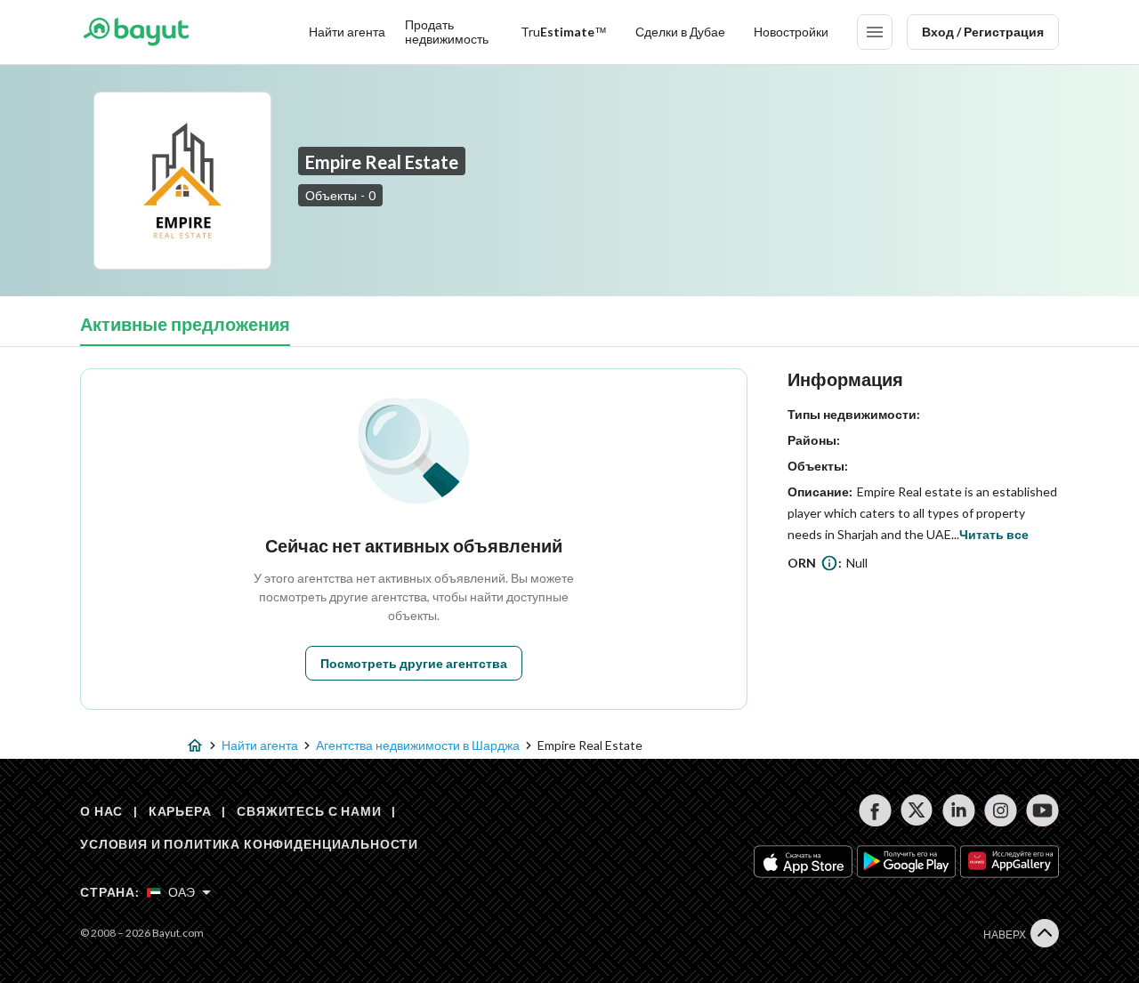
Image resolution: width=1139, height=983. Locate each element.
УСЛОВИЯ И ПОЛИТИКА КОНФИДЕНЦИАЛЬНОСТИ (249, 843)
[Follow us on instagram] (1000, 810)
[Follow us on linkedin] (958, 810)
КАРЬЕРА (180, 810)
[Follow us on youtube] (1042, 810)
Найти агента (347, 31)
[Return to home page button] (135, 32)
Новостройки (791, 31)
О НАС (101, 810)
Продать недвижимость (447, 31)
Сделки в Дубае (680, 31)
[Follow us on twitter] (917, 810)
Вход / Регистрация (983, 31)
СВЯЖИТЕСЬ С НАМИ (309, 810)
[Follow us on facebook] (875, 810)
